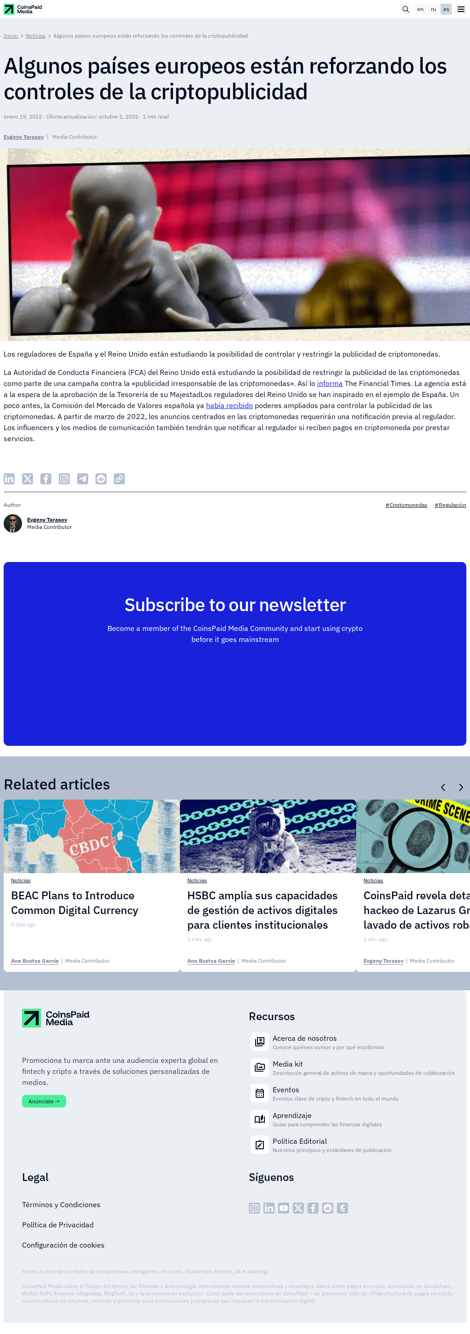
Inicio (11, 35)
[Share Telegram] (82, 478)
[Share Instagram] (64, 478)
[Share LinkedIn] (9, 478)
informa (330, 383)
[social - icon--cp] (342, 1208)
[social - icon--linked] (268, 1208)
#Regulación (450, 504)
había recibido (229, 405)
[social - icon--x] (298, 1208)
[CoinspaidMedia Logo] (23, 9)
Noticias (35, 35)
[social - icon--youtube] (283, 1208)
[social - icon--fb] (313, 1208)
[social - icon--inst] (254, 1208)
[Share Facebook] (45, 478)
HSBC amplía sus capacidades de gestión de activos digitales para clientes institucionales (262, 910)
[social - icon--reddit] (327, 1208)
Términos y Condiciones (61, 1204)
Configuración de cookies (63, 1244)
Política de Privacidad (58, 1224)
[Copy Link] (119, 478)
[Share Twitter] (27, 478)
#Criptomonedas (406, 504)
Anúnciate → (44, 1101)
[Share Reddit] (100, 478)
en (420, 9)
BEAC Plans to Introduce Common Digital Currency (74, 902)
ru (433, 9)
